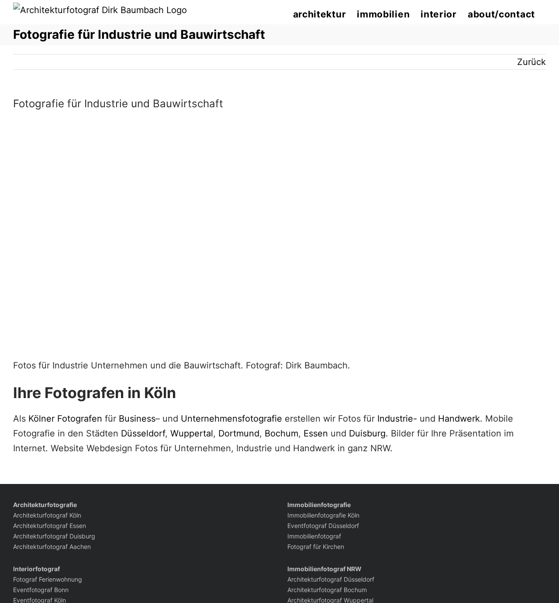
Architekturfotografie (45, 504)
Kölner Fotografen (65, 418)
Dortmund (238, 433)
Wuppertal (191, 433)
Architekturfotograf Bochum (327, 589)
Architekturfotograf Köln (47, 515)
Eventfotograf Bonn (41, 589)
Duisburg (367, 433)
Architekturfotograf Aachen (52, 546)
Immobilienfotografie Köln (323, 515)
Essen (316, 433)
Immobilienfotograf (314, 536)
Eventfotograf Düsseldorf (323, 525)
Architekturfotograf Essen (49, 525)
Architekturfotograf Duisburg (54, 536)
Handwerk (459, 418)
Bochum (281, 433)
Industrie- (397, 418)
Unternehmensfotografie (231, 418)
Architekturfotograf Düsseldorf (330, 579)
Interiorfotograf (36, 568)
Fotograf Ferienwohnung (47, 579)
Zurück (531, 62)
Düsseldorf (143, 433)
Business (137, 418)
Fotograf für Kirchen (315, 546)
